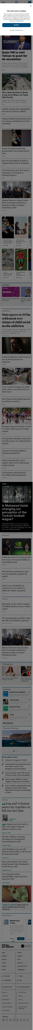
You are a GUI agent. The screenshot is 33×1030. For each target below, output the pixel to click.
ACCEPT (16, 25)
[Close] (31, 6)
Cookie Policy (20, 21)
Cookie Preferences (16, 30)
